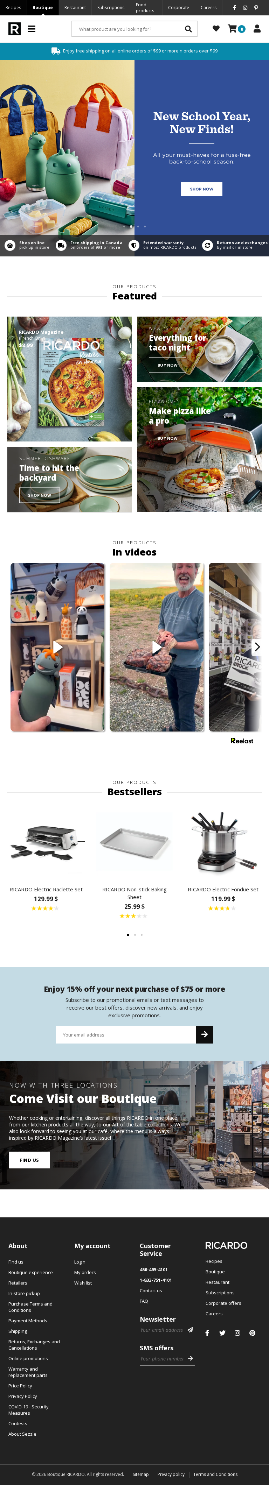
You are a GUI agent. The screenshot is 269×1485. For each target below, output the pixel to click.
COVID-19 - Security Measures (28, 1409)
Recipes (13, 7)
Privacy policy (171, 1474)
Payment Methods (27, 1320)
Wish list (83, 1283)
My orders (85, 1272)
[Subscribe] (204, 1035)
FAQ (144, 1301)
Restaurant (75, 7)
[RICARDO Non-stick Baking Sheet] (135, 841)
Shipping (17, 1331)
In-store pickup (24, 1293)
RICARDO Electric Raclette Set (46, 889)
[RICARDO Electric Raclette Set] (46, 841)
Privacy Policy (22, 1396)
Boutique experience (30, 1272)
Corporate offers (223, 1303)
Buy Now (168, 364)
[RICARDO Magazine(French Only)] (69, 379)
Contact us (151, 1290)
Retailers (17, 1283)
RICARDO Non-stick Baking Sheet (134, 893)
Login (79, 1262)
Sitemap (141, 1474)
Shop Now (39, 495)
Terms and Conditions (215, 1474)
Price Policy (20, 1386)
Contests (17, 1423)
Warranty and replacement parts (28, 1372)
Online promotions (28, 1358)
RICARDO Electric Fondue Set (223, 889)
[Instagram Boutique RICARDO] (237, 1333)
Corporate (178, 7)
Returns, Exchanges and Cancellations (34, 1344)
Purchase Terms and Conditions (30, 1307)
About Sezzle (22, 1434)
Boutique (43, 7)
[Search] (188, 29)
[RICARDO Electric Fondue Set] (223, 841)
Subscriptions (110, 7)
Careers (208, 7)
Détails (25, 245)
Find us (29, 1160)
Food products (145, 8)
